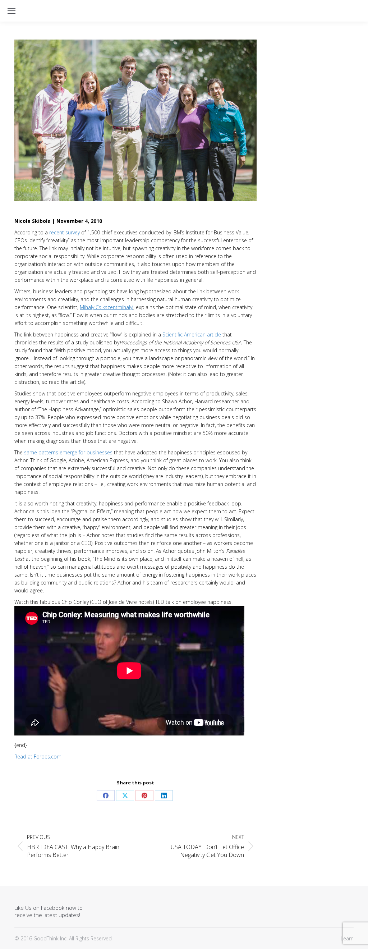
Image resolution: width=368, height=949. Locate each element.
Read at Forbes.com (37, 756)
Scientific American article (191, 334)
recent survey (64, 232)
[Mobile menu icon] (11, 10)
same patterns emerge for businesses (68, 452)
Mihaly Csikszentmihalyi (106, 307)
